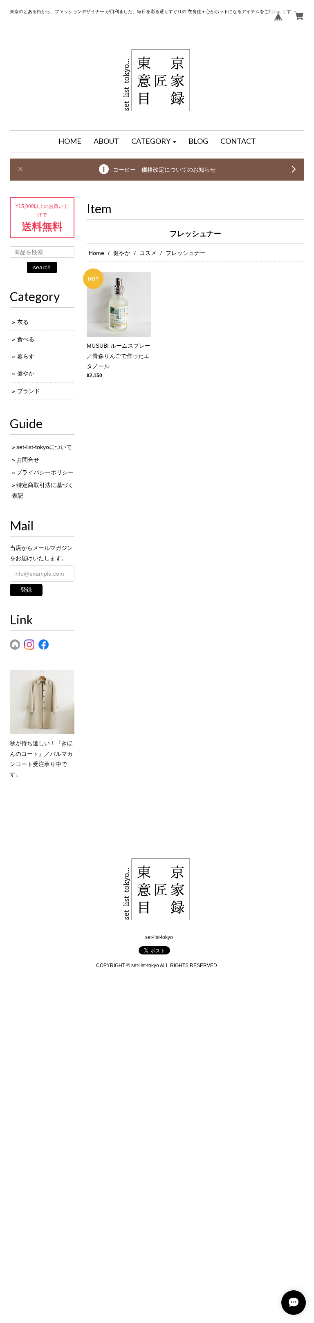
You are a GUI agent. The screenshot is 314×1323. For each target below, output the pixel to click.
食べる (25, 339)
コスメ (148, 253)
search (42, 267)
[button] (153, 141)
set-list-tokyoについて (44, 447)
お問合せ (27, 459)
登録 (26, 589)
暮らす (25, 356)
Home (96, 253)
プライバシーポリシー (45, 472)
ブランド (28, 391)
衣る (23, 322)
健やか (121, 253)
